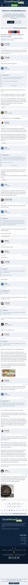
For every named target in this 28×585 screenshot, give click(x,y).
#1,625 (26, 126)
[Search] (26, 5)
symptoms (12, 39)
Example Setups (23, 543)
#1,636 (26, 338)
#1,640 (26, 474)
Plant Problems (23, 539)
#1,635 (26, 328)
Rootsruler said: (5, 75)
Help (21, 550)
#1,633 (26, 287)
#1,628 (26, 203)
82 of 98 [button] (14, 503)
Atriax (2, 386)
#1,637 (26, 384)
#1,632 (26, 265)
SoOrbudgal (17, 118)
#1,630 (26, 245)
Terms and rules (10, 550)
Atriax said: (4, 218)
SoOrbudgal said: (5, 290)
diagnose (16, 38)
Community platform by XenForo (12, 554)
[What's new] (23, 5)
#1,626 (26, 151)
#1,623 (26, 72)
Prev (10, 503)
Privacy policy (16, 550)
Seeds (25, 542)
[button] (21, 5)
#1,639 (26, 434)
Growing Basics (23, 537)
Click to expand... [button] (14, 85)
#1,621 (26, 48)
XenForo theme (17, 555)
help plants (21, 38)
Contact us (4, 550)
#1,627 (26, 188)
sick (8, 39)
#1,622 (26, 61)
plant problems (3, 39)
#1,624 (26, 116)
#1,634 (26, 307)
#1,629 (26, 215)
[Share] (23, 48)
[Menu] (1, 5)
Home (24, 550)
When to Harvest (23, 540)
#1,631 (26, 255)
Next (18, 503)
